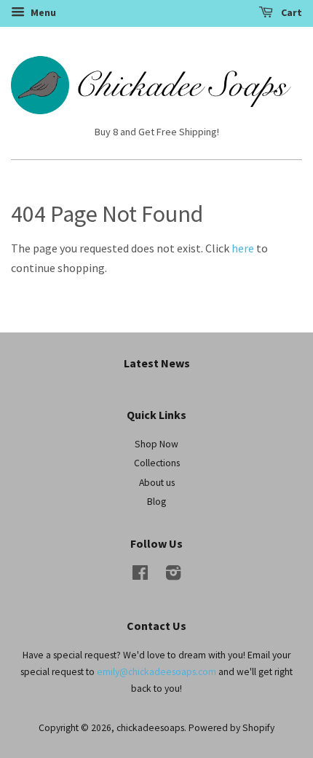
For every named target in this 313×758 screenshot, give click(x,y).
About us (157, 482)
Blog (156, 501)
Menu (42, 12)
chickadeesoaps (150, 728)
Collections (157, 463)
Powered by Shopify (231, 728)
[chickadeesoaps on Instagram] (173, 576)
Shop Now (156, 444)
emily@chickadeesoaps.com (156, 672)
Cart (290, 12)
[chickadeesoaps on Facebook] (140, 576)
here (242, 248)
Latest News (157, 363)
